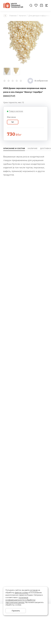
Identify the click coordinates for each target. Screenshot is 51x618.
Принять (16, 611)
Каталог (22, 15)
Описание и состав (14, 148)
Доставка (45, 148)
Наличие (32, 148)
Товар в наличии (16, 111)
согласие (34, 590)
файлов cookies (21, 593)
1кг (12, 122)
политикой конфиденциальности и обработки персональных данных (20, 599)
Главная (13, 15)
